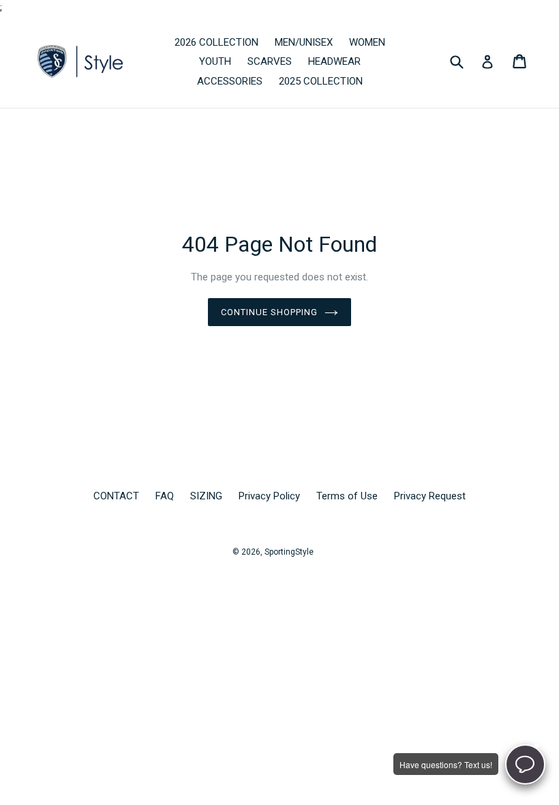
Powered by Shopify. (358, 567)
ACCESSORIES (229, 81)
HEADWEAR (334, 61)
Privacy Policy (269, 496)
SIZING (206, 496)
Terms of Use (347, 496)
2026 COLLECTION (216, 42)
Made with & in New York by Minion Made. (242, 567)
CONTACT (116, 496)
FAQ (164, 496)
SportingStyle (289, 552)
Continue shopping (269, 312)
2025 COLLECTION (321, 81)
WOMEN (367, 42)
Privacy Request (430, 496)
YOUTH (215, 61)
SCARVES (269, 61)
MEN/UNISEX (304, 42)
